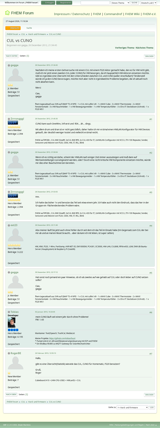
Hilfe (111, 425)
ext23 (14, 225)
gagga (14, 65)
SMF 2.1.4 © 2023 (10, 425)
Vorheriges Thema (124, 47)
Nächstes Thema (144, 47)
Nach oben (11, 394)
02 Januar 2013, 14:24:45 (45, 312)
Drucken (149, 56)
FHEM (97, 14)
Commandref (113, 14)
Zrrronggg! (17, 118)
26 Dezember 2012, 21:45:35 (46, 118)
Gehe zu (112, 407)
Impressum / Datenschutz (72, 14)
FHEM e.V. (149, 14)
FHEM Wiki (132, 14)
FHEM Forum (22, 13)
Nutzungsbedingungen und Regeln (129, 425)
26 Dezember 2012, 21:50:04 (46, 152)
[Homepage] (9, 259)
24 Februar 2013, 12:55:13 (45, 353)
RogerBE (16, 353)
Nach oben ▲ (151, 425)
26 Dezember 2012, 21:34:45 (46, 65)
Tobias (15, 312)
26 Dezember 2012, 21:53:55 (46, 192)
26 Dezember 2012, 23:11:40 (46, 225)
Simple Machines (24, 425)
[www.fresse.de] (9, 138)
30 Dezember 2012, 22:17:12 (46, 272)
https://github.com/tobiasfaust (62, 338)
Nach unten (11, 56)
